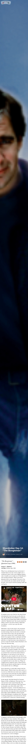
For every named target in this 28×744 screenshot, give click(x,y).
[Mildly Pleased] (6, 4)
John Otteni (7, 554)
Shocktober (13, 554)
